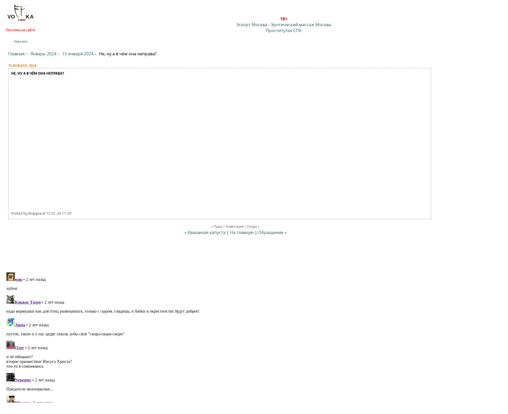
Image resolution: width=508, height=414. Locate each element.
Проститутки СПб (284, 30)
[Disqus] (254, 336)
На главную (242, 232)
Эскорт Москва (251, 25)
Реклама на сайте (20, 30)
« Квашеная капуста (204, 232)
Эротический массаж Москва (301, 25)
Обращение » (272, 232)
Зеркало (21, 41)
